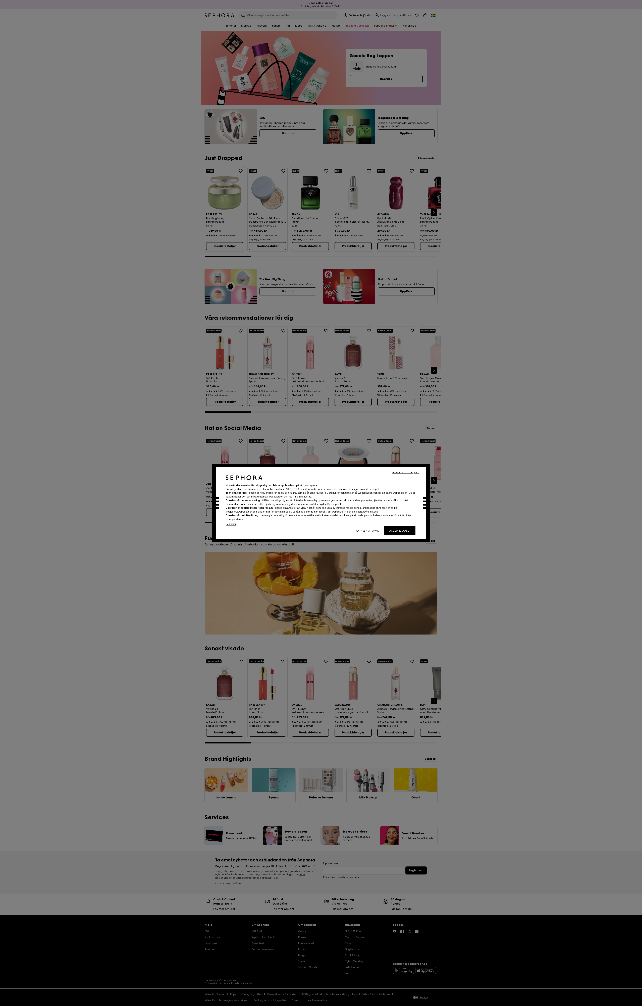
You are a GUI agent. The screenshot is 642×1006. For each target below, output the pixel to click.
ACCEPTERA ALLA (399, 530)
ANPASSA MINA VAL (367, 530)
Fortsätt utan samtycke (405, 472)
